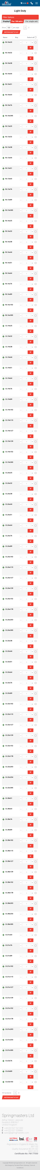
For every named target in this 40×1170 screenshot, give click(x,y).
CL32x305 (9, 788)
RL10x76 (8, 105)
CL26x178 (9, 609)
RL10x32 (8, 53)
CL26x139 (9, 588)
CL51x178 (9, 1019)
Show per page (10, 28)
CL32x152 (9, 746)
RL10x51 (8, 84)
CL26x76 (8, 536)
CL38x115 (9, 851)
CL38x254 (9, 914)
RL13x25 (8, 126)
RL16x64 (8, 273)
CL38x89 (8, 830)
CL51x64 (8, 935)
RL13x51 (8, 168)
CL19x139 (9, 441)
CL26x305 (9, 630)
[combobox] (9, 27)
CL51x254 (9, 1040)
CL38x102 (9, 840)
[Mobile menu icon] (36, 3)
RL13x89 (8, 200)
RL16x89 (8, 294)
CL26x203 (9, 620)
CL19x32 (8, 336)
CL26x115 (9, 567)
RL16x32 (8, 231)
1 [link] (25, 28)
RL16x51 (8, 263)
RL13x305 (9, 210)
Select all (30, 37)
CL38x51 (8, 798)
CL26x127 (9, 578)
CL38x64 (8, 809)
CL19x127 (9, 431)
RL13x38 (8, 147)
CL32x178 (9, 756)
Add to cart (30, 48)
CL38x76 (8, 819)
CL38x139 (9, 872)
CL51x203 (9, 1029)
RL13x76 (8, 189)
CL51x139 (9, 998)
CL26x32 (8, 483)
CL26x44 (8, 504)
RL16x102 (9, 305)
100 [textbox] (8, 28)
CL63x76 (8, 1061)
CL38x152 (9, 882)
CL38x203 (9, 903)
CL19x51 (8, 368)
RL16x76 (8, 284)
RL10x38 (8, 63)
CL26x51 (8, 515)
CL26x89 (8, 546)
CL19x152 (9, 452)
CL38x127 (9, 861)
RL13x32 (8, 137)
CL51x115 (9, 977)
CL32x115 (9, 714)
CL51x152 (9, 1008)
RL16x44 (8, 252)
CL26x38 (8, 494)
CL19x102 (9, 410)
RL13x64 (8, 179)
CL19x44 (8, 357)
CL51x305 (9, 1050)
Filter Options (8, 17)
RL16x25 (8, 221)
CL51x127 (9, 987)
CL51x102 (9, 966)
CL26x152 (9, 599)
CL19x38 (8, 347)
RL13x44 (8, 158)
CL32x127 (9, 725)
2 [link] (28, 28)
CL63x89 (8, 1071)
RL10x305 (9, 116)
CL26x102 (9, 557)
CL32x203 (9, 767)
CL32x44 (8, 651)
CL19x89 (8, 399)
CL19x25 (8, 326)
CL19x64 (8, 378)
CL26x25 (8, 473)
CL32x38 (8, 641)
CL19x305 (9, 462)
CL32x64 (8, 672)
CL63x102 (9, 1082)
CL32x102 (9, 704)
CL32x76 (8, 683)
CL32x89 (8, 693)
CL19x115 (9, 420)
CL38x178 (9, 893)
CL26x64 (8, 525)
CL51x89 (8, 956)
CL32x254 (9, 777)
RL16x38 (8, 242)
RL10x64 (8, 95)
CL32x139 (9, 735)
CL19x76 (8, 389)
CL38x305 (9, 924)
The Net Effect (18, 1165)
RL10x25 (8, 42)
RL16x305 (9, 315)
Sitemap (26, 1165)
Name (5, 37)
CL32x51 (8, 662)
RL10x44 (8, 74)
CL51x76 (8, 945)
